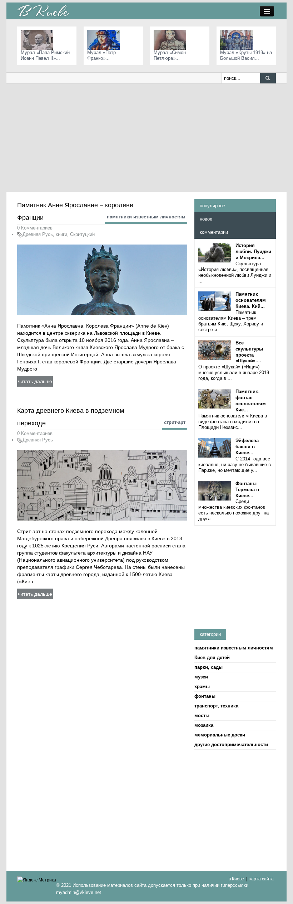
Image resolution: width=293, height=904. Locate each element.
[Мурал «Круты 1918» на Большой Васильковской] (238, 39)
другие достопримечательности (231, 744)
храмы (202, 686)
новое (206, 219)
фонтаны (204, 696)
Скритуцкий (82, 234)
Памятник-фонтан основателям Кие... (250, 400)
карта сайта (261, 878)
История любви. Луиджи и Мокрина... (253, 251)
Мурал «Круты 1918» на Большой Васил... (246, 55)
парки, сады (208, 667)
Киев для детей (212, 657)
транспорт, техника (216, 706)
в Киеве (236, 878)
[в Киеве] (43, 10)
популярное (212, 205)
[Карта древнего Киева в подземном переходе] (102, 485)
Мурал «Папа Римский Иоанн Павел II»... (45, 55)
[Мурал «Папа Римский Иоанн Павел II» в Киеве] (39, 39)
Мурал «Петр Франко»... (101, 55)
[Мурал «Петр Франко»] (105, 39)
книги (61, 234)
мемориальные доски (219, 735)
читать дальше (35, 381)
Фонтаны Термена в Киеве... (247, 489)
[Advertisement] (146, 137)
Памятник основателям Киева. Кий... (250, 300)
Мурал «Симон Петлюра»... (170, 55)
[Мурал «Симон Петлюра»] (172, 39)
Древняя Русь (38, 234)
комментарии (214, 232)
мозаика (203, 725)
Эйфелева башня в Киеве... (247, 446)
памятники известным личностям (146, 216)
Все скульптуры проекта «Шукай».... (249, 352)
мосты (201, 715)
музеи (201, 677)
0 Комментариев (35, 228)
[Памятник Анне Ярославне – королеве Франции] (102, 279)
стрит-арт (174, 422)
